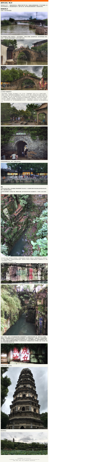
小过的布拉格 (12, 459)
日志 (3, 0)
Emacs (31, 459)
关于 (11, 0)
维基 (5, 0)
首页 (1, 0)
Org (34, 459)
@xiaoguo (23, 459)
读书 (7, 0)
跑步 (9, 0)
